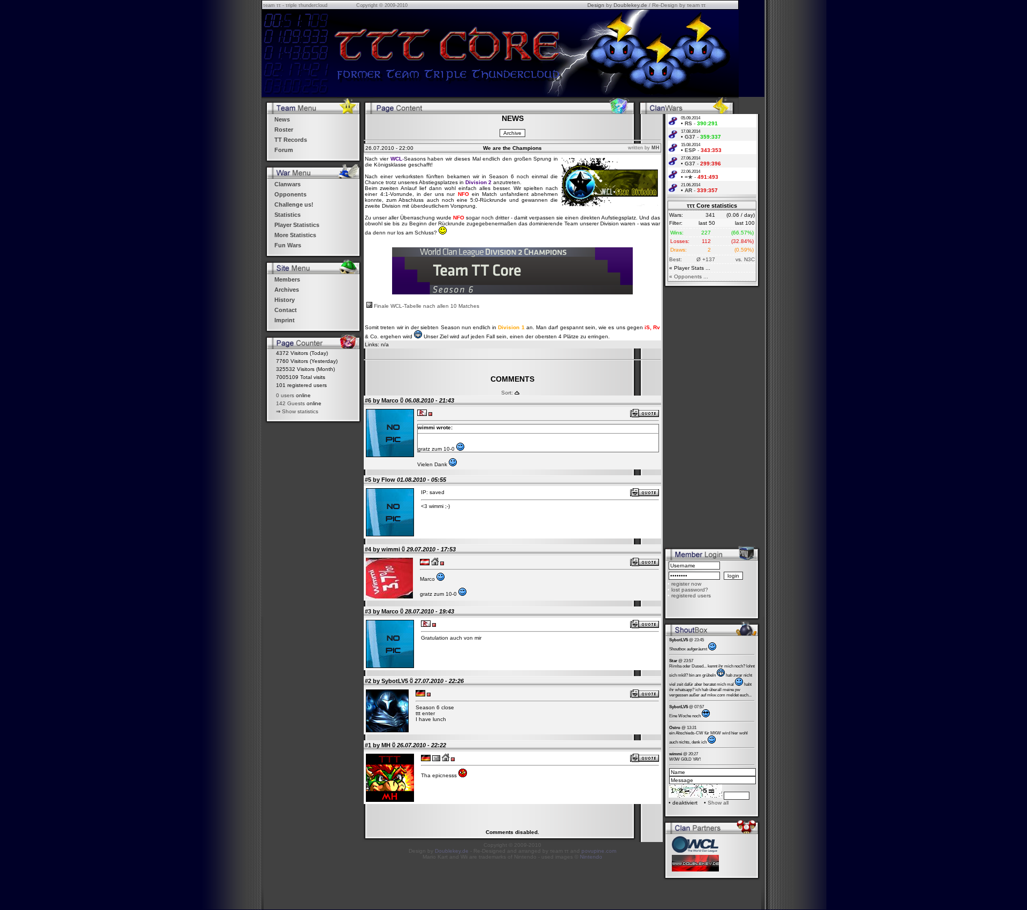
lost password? (689, 590)
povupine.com (598, 851)
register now (686, 584)
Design (595, 5)
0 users (285, 395)
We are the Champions (512, 148)
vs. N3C (745, 259)
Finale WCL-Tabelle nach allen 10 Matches (425, 306)
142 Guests (290, 403)
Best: (675, 259)
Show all (718, 803)
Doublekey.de (630, 5)
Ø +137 (705, 259)
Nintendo (591, 857)
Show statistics (300, 411)
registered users (691, 595)
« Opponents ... (688, 276)
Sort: (507, 393)
